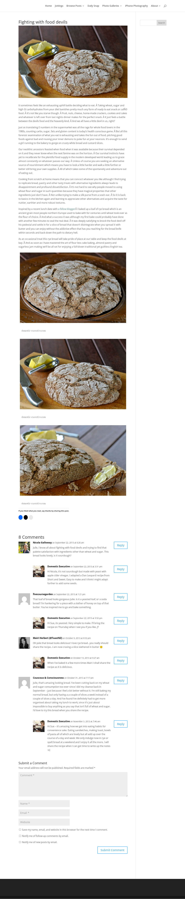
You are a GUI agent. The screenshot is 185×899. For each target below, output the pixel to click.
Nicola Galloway (42, 542)
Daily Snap (93, 6)
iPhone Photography (136, 6)
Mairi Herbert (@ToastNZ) (47, 638)
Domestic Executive (58, 566)
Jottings (59, 6)
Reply (120, 545)
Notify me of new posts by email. (39, 842)
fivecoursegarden (43, 594)
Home (48, 6)
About (154, 6)
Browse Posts (74, 6)
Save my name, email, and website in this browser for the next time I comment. (65, 829)
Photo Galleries (110, 6)
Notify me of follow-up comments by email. (45, 836)
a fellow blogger (66, 209)
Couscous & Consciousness (48, 677)
